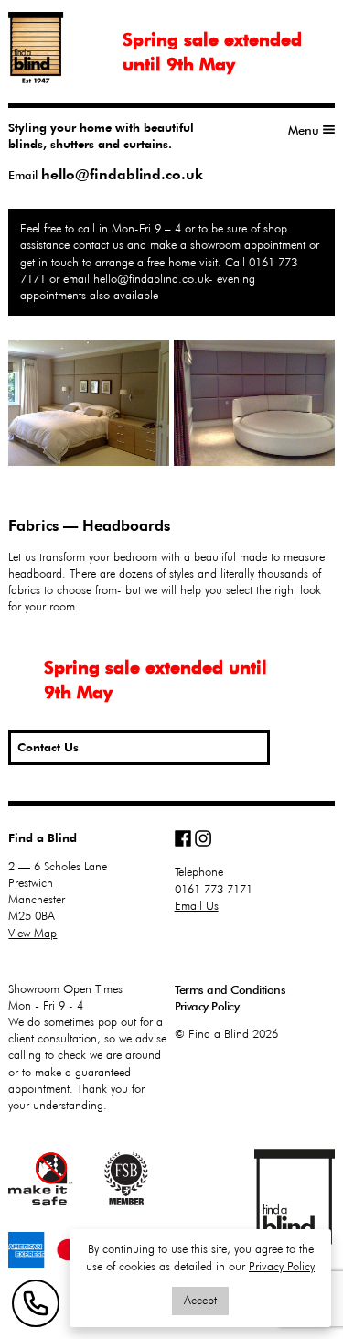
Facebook (183, 838)
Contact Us (48, 747)
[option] (171, 403)
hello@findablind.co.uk (122, 174)
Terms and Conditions (230, 989)
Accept (200, 1300)
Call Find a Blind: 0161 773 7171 (35, 1303)
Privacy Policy (207, 1006)
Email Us (197, 905)
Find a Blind (294, 1197)
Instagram (203, 838)
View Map (32, 933)
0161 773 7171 (213, 889)
